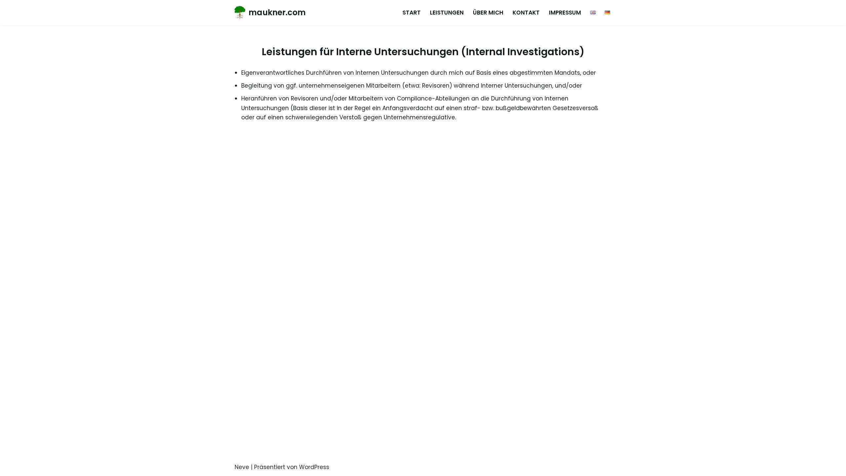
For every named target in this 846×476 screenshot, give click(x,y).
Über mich (488, 13)
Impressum (565, 13)
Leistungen (447, 13)
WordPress (314, 467)
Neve (242, 467)
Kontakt (526, 13)
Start (412, 13)
